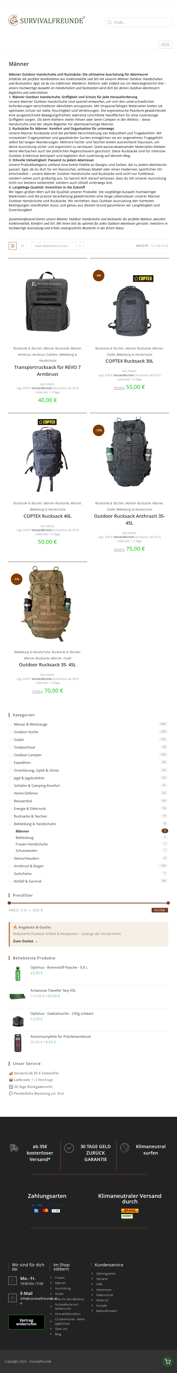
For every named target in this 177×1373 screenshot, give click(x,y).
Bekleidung (24, 837)
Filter (159, 910)
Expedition (22, 762)
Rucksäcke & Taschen (27, 348)
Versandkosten (42, 388)
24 (158, 246)
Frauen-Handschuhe (32, 844)
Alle (165, 246)
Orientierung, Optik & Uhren (36, 770)
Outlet (111, 354)
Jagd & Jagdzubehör (29, 778)
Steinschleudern (26, 858)
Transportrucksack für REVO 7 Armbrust (47, 370)
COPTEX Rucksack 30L (129, 361)
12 (152, 246)
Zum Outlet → (25, 941)
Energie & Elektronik (30, 808)
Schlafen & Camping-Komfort (37, 785)
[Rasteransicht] (13, 246)
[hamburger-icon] (165, 44)
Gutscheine (23, 873)
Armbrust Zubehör (45, 354)
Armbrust (24, 354)
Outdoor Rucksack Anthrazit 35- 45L (129, 519)
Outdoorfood (24, 747)
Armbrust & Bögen (29, 866)
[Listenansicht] (23, 246)
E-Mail (26, 1293)
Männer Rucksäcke (56, 348)
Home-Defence (26, 793)
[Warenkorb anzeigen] (167, 1361)
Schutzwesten (26, 850)
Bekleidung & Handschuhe (134, 354)
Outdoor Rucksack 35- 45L (47, 665)
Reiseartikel (23, 801)
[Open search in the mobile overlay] (138, 22)
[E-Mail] (12, 1298)
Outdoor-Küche (26, 731)
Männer (76, 348)
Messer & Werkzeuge (30, 724)
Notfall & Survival (27, 881)
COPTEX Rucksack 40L (47, 516)
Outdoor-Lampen (27, 755)
